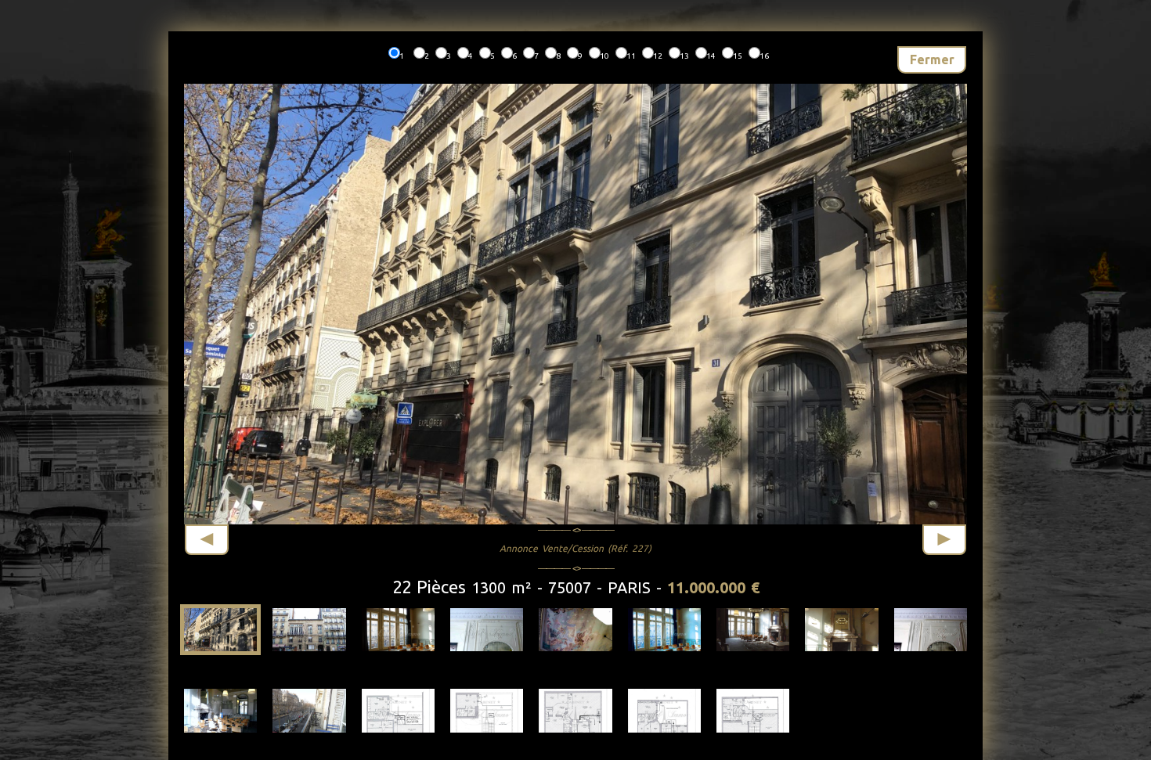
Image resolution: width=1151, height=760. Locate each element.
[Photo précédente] (207, 539)
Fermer (932, 59)
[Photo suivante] (944, 539)
